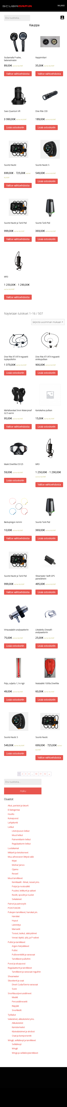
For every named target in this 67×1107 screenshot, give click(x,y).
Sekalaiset (17, 899)
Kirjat (14, 860)
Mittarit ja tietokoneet (18, 852)
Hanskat (16, 916)
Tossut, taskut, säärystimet (24, 933)
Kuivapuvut (13, 818)
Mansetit (16, 929)
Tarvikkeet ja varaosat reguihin (26, 971)
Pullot (14, 950)
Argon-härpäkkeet (20, 946)
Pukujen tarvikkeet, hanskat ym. (23, 912)
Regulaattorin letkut (21, 843)
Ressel (15, 873)
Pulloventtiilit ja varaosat (23, 954)
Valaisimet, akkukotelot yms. (21, 1019)
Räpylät (15, 1005)
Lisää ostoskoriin (15, 127)
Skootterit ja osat (16, 980)
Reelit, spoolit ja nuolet (23, 894)
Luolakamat (13, 848)
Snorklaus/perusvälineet (19, 993)
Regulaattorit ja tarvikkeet (20, 967)
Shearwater (13, 976)
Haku (23, 791)
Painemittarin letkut (21, 839)
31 (41, 773)
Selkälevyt (16, 1044)
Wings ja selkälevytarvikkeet (25, 1052)
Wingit (15, 1048)
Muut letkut (17, 835)
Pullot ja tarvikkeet (16, 942)
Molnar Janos (18, 864)
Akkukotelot (17, 1022)
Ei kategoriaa (14, 809)
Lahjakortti (13, 822)
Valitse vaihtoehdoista (17, 73)
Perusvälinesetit (19, 1001)
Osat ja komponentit (21, 1035)
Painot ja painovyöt (17, 903)
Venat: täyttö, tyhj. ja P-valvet (25, 937)
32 (45, 773)
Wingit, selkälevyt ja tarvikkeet (22, 1040)
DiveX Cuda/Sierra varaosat (25, 984)
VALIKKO (61, 5)
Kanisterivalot (18, 1027)
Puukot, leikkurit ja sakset (24, 890)
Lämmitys (16, 924)
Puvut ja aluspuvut (16, 963)
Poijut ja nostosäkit (21, 886)
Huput (15, 920)
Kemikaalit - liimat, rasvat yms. (26, 882)
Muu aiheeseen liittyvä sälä (21, 856)
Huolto (11, 814)
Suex (14, 988)
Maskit (15, 997)
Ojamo (15, 869)
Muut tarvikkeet (15, 878)
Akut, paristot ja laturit (18, 805)
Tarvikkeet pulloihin (21, 958)
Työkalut (12, 1014)
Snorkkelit (16, 1010)
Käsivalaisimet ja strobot (23, 1031)
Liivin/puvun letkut (20, 830)
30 (36, 773)
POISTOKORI (14, 907)
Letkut (11, 826)
